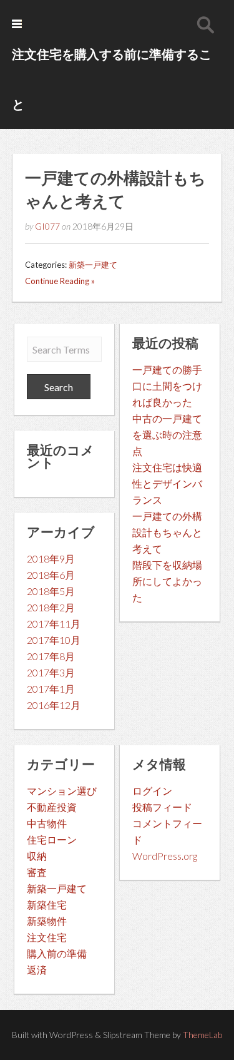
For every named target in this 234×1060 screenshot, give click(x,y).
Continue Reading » (60, 281)
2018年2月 (51, 607)
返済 (37, 970)
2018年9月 (51, 558)
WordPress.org (164, 856)
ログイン (152, 791)
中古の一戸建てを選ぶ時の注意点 (167, 434)
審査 (37, 872)
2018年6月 (51, 575)
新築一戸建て (93, 265)
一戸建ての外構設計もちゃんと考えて (167, 532)
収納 (37, 856)
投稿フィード (162, 807)
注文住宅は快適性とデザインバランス (167, 483)
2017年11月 (53, 623)
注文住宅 (47, 937)
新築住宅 (47, 904)
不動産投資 (52, 807)
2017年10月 (53, 640)
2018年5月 (51, 591)
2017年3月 (51, 672)
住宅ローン (52, 839)
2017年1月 (51, 689)
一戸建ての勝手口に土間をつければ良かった (167, 386)
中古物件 (47, 823)
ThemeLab (202, 1034)
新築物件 (47, 921)
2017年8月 (51, 656)
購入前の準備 (57, 953)
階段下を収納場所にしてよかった (167, 581)
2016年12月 (53, 705)
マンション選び (62, 791)
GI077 (47, 226)
